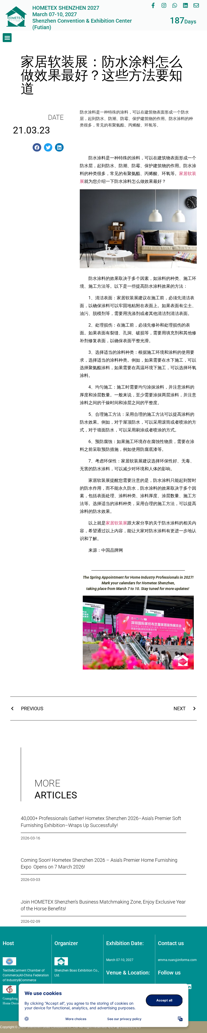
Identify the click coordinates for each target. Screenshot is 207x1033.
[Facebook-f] (153, 5)
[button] (7, 37)
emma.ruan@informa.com (177, 960)
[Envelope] (196, 5)
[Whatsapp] (174, 5)
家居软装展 (116, 523)
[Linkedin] (185, 5)
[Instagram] (163, 5)
